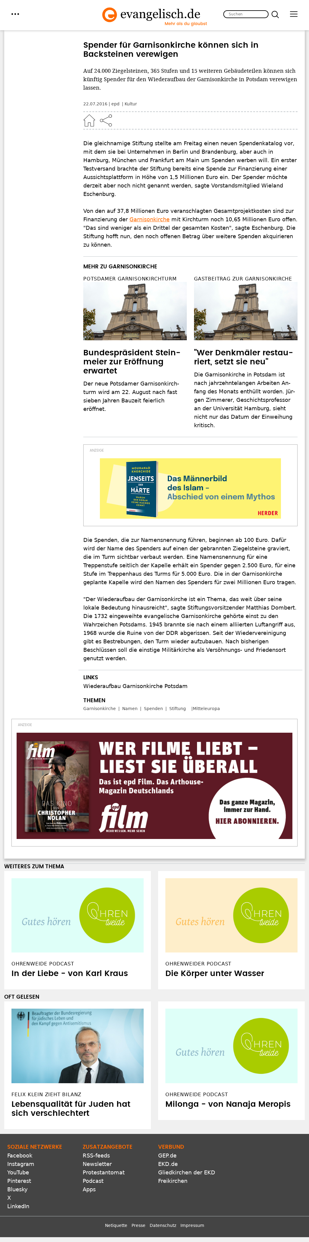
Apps (89, 1143)
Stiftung (177, 708)
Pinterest (19, 1135)
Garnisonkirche (149, 219)
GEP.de (167, 1109)
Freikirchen (172, 1135)
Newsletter (97, 1118)
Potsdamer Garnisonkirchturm (130, 279)
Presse (138, 1179)
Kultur (131, 103)
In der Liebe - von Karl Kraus (69, 928)
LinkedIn (18, 1160)
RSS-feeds (96, 1109)
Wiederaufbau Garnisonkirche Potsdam (135, 686)
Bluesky (17, 1143)
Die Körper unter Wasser (214, 928)
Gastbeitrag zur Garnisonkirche (243, 279)
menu (15, 14)
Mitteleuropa (206, 708)
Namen (130, 708)
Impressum (192, 1179)
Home (89, 120)
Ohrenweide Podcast (196, 1049)
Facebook (19, 1109)
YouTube (18, 1126)
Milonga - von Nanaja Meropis (228, 1058)
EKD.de (168, 1118)
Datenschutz (163, 1179)
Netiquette (116, 1179)
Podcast (93, 1135)
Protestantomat (104, 1126)
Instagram (20, 1118)
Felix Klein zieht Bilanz (46, 1049)
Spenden (153, 708)
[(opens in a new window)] (190, 488)
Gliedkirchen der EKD (186, 1126)
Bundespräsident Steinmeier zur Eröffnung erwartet (131, 362)
